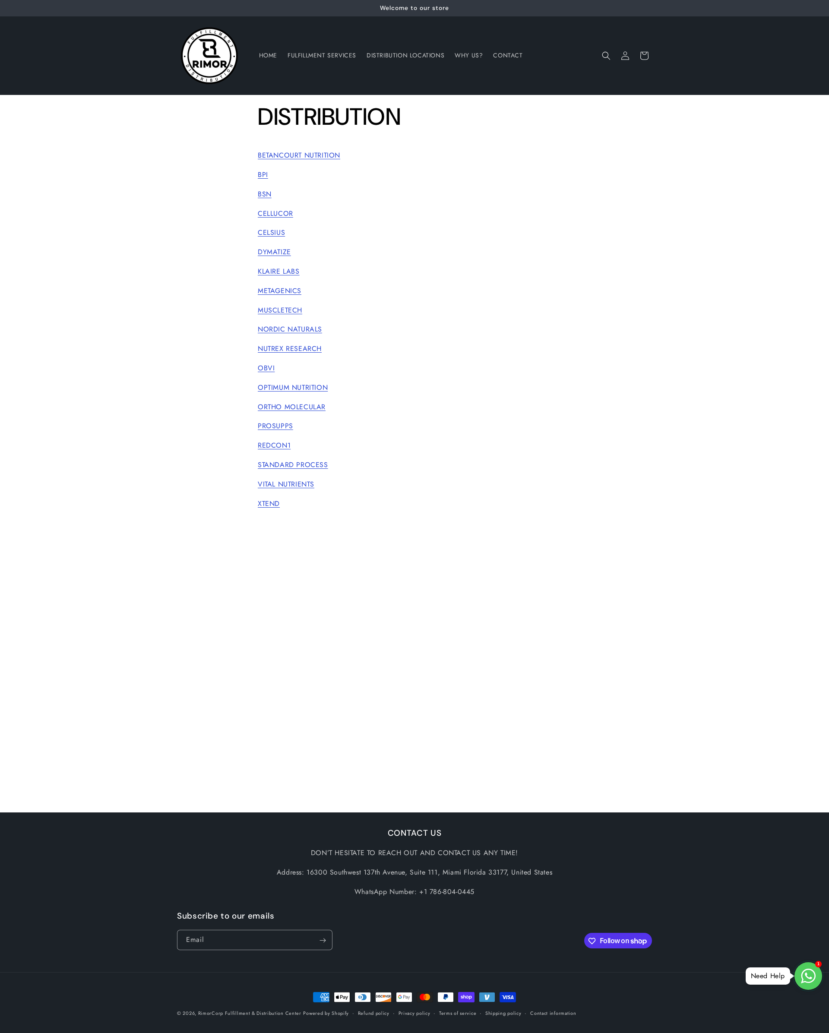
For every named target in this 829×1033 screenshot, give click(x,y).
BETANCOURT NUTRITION (299, 155)
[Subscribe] (322, 940)
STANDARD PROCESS (293, 465)
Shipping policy (503, 1012)
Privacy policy (414, 1012)
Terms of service (457, 1012)
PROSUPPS (275, 426)
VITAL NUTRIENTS (286, 484)
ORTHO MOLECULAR (292, 407)
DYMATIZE (274, 252)
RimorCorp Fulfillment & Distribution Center (249, 1013)
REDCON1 (274, 445)
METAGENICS (279, 291)
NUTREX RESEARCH (290, 349)
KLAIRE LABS (279, 271)
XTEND (269, 504)
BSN (265, 194)
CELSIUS (271, 232)
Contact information (553, 1012)
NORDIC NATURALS (290, 329)
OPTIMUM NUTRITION (293, 387)
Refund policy (373, 1012)
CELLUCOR (275, 213)
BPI (263, 175)
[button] (606, 55)
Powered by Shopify (326, 1013)
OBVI (266, 368)
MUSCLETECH (280, 310)
